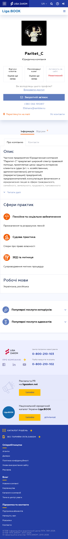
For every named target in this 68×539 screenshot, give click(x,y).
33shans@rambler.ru (34, 108)
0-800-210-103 (43, 354)
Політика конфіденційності (15, 460)
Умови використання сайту (15, 465)
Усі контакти (57, 114)
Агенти (5, 451)
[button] (4, 4)
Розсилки (7, 520)
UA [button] (43, 3)
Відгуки (41, 131)
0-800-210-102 (43, 364)
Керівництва (8, 488)
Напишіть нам (9, 516)
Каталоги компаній (11, 493)
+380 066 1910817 (34, 104)
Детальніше (50, 417)
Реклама (6, 470)
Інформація (27, 131)
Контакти (7, 525)
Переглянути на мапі (18, 114)
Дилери (6, 456)
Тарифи (29, 392)
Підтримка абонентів (12, 511)
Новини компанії (10, 483)
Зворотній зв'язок (36, 97)
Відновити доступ (34, 89)
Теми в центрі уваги (12, 497)
